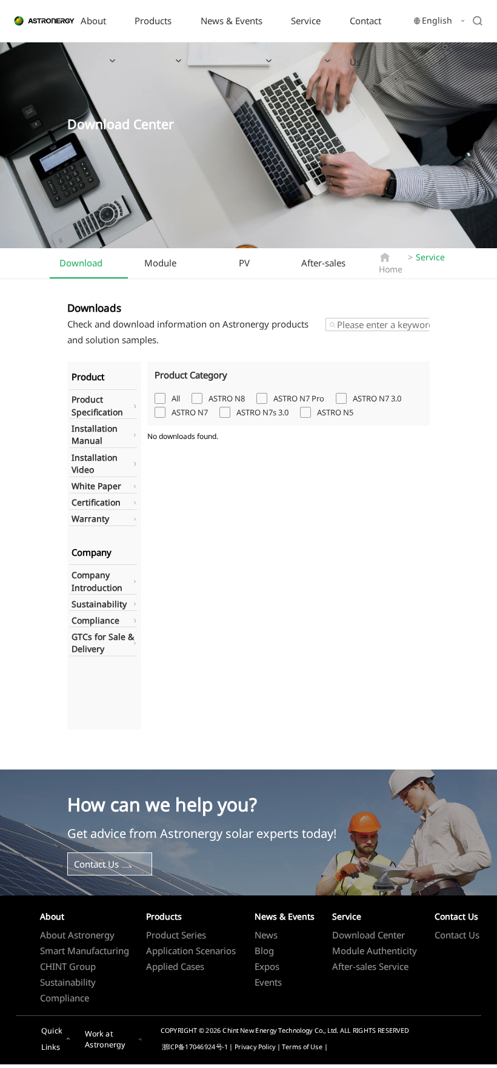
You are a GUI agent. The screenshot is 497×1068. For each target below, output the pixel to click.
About (93, 21)
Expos (267, 966)
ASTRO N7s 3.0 (262, 412)
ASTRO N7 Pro (298, 398)
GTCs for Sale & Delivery (103, 643)
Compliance (95, 620)
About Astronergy (77, 935)
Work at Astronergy (105, 1039)
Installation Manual (95, 435)
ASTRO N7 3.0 (377, 398)
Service (306, 21)
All (176, 398)
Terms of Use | (305, 1046)
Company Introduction (97, 581)
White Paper (96, 486)
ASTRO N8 (226, 398)
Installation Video (95, 464)
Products (153, 21)
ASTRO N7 (190, 412)
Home (390, 269)
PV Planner (255, 267)
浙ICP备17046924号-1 (194, 1046)
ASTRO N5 (335, 412)
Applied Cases (175, 966)
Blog (264, 950)
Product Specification (97, 406)
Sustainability (99, 604)
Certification (96, 502)
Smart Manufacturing (84, 950)
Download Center (80, 268)
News (266, 935)
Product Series (176, 935)
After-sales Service (323, 267)
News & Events (231, 21)
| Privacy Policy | (255, 1046)
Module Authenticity (169, 267)
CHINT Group (68, 966)
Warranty (90, 518)
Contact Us (365, 41)
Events (268, 982)
